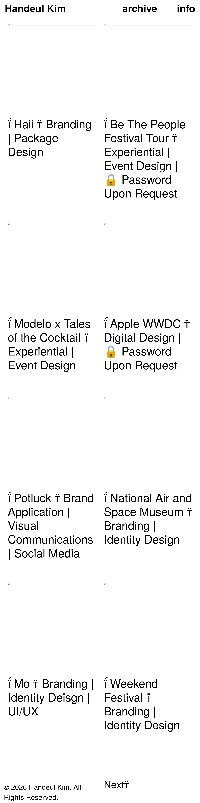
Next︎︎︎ (116, 784)
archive (139, 8)
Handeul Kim (35, 8)
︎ (11, 682)
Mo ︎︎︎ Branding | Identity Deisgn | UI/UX (51, 696)
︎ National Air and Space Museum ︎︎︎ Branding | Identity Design (148, 518)
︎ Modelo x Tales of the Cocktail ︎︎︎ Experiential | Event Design (49, 344)
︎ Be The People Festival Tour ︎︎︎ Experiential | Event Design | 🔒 (145, 151)
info (186, 8)
